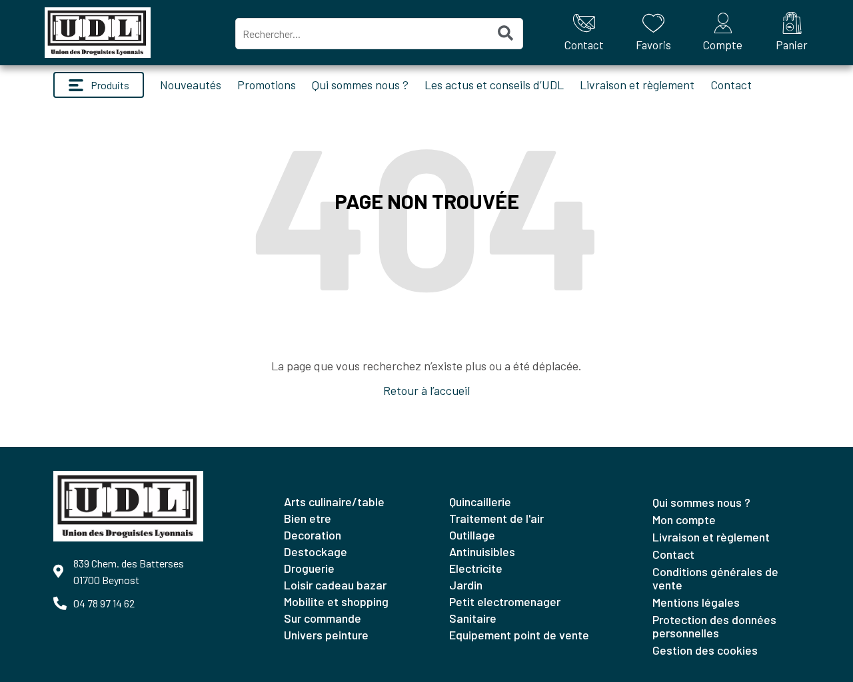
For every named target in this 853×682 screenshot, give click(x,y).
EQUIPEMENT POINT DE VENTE (519, 634)
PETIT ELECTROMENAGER (504, 601)
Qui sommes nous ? (360, 84)
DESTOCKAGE (315, 551)
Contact (731, 84)
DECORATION (312, 534)
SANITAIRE (472, 618)
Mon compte (684, 519)
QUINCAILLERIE (480, 501)
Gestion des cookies (705, 650)
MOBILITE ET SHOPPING (336, 601)
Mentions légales (696, 602)
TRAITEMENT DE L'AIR (496, 518)
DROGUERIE (309, 568)
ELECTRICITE (475, 568)
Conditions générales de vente (715, 578)
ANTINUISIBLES (482, 551)
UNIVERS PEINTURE (326, 634)
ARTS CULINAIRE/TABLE (334, 501)
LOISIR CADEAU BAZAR (335, 584)
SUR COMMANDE (322, 618)
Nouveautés (190, 84)
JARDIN (465, 584)
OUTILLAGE (472, 534)
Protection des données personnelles (714, 626)
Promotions (266, 84)
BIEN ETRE (307, 518)
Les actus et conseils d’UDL (494, 84)
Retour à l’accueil (426, 390)
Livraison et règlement (637, 84)
